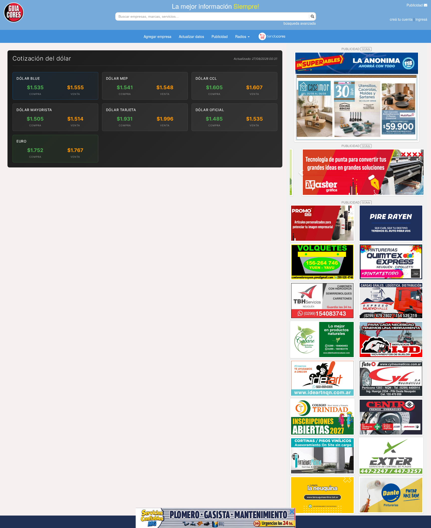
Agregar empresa (157, 36)
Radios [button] (241, 36)
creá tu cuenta (401, 19)
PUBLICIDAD (355, 49)
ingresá (421, 19)
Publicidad (415, 4)
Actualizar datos (191, 36)
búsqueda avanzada (300, 23)
